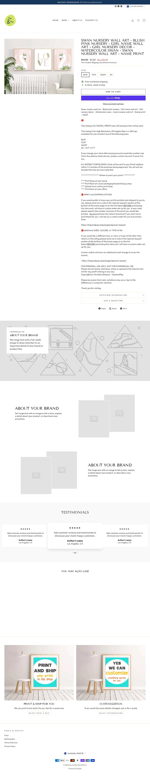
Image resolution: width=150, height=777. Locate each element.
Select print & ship (39, 713)
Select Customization (111, 713)
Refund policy (9, 739)
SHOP (64, 20)
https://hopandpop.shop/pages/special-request (103, 225)
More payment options (113, 104)
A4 (111, 74)
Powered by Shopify (74, 768)
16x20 (103, 74)
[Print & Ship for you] (39, 672)
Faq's (6, 735)
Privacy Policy (9, 746)
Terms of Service (10, 743)
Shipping (95, 62)
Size (83, 70)
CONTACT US (91, 20)
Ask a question (113, 301)
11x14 (94, 74)
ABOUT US (77, 20)
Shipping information (113, 295)
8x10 (85, 74)
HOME (55, 20)
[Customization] (111, 672)
